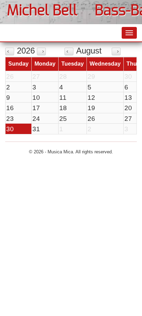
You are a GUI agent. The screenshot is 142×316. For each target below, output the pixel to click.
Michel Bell (42, 10)
